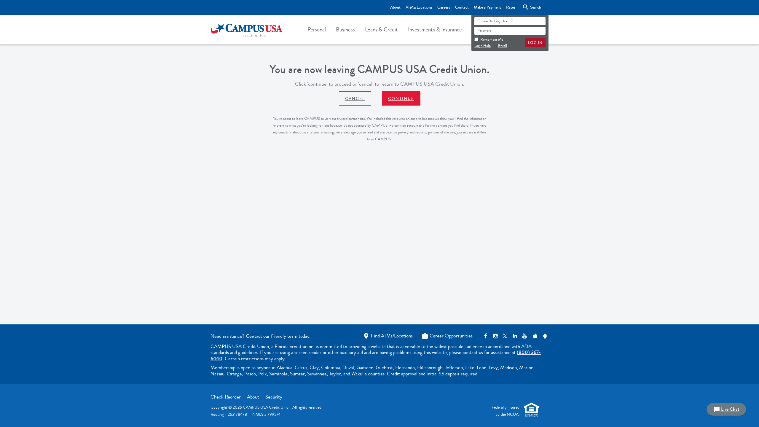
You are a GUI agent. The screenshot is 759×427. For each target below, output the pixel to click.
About (395, 7)
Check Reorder (226, 397)
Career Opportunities (447, 336)
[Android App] (544, 336)
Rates (510, 7)
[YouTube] (524, 336)
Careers (443, 7)
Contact (462, 7)
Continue (401, 99)
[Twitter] (505, 336)
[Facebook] (485, 336)
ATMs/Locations (419, 7)
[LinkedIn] (515, 336)
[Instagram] (495, 336)
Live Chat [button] (726, 409)
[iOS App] (534, 336)
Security (273, 397)
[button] (316, 29)
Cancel (355, 99)
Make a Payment (487, 7)
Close (530, 7)
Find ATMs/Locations (388, 336)
